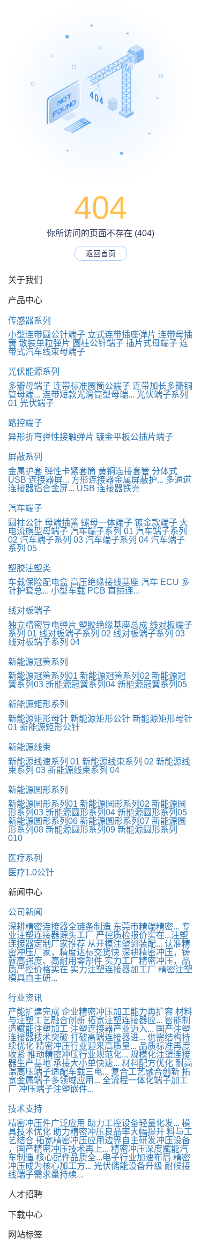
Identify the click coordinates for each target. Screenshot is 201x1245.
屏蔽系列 (25, 456)
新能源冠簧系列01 (43, 675)
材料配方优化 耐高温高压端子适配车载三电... (100, 1067)
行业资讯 (25, 997)
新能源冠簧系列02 (115, 675)
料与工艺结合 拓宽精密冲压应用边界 (100, 1136)
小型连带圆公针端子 (46, 334)
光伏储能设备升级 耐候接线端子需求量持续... (99, 1170)
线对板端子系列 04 (44, 642)
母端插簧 (61, 522)
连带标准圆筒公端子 (91, 386)
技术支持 (25, 1108)
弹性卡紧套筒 (70, 471)
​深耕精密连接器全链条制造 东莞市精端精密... (94, 926)
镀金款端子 (156, 522)
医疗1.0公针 (31, 872)
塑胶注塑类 (29, 568)
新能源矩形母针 (38, 718)
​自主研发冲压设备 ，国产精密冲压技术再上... (99, 1144)
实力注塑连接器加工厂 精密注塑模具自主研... (100, 973)
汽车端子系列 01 (101, 531)
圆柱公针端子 (98, 343)
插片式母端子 (151, 343)
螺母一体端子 (106, 522)
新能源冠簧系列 (38, 661)
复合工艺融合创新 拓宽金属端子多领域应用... (99, 1076)
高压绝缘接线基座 (104, 582)
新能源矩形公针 (100, 718)
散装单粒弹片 (44, 343)
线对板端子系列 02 (75, 633)
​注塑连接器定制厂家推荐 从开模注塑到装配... (98, 939)
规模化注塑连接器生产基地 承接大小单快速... (99, 1059)
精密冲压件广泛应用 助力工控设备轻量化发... (94, 1123)
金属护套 (25, 471)
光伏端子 (37, 403)
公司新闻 (25, 912)
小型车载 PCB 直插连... (95, 590)
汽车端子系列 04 (116, 539)
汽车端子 (25, 508)
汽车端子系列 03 (51, 539)
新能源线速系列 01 (44, 761)
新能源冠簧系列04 (80, 684)
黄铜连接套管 (124, 471)
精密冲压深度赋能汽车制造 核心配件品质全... (98, 1153)
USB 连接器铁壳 (108, 488)
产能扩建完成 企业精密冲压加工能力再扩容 (90, 1011)
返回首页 (101, 253)
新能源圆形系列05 (152, 812)
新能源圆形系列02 (115, 803)
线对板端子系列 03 (149, 633)
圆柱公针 (25, 522)
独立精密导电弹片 (42, 624)
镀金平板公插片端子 (134, 436)
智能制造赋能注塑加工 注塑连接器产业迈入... (99, 1024)
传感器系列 (29, 320)
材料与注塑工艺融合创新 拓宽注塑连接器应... (100, 1016)
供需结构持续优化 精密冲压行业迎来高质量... (99, 1042)
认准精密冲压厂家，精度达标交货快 (99, 948)
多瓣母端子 (29, 386)
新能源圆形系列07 (115, 821)
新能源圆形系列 (38, 789)
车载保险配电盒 (38, 582)
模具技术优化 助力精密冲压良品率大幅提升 (99, 1127)
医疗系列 (25, 857)
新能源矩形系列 (38, 704)
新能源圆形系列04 (80, 812)
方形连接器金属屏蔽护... (117, 479)
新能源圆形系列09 (80, 829)
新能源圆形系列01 (43, 803)
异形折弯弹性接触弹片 (51, 436)
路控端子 (25, 423)
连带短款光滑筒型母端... (88, 394)
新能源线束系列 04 (84, 770)
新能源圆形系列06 (43, 821)
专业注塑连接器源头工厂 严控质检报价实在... (99, 931)
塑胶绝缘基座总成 (113, 624)
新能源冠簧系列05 (152, 684)
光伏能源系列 (33, 371)
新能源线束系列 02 (118, 761)
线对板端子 (29, 610)
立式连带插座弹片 (121, 334)
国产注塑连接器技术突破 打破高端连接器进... (99, 1033)
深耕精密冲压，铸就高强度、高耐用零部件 (99, 956)
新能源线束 (29, 747)
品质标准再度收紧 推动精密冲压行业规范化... (99, 1050)
